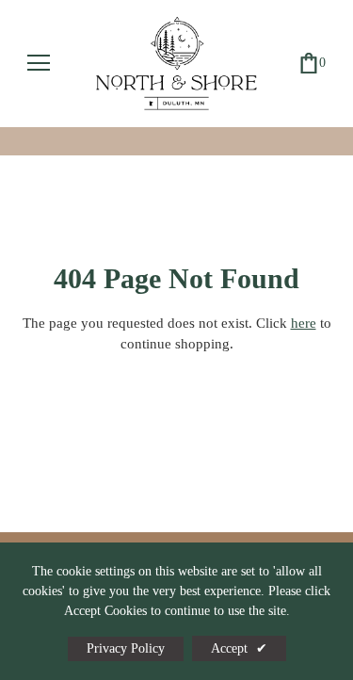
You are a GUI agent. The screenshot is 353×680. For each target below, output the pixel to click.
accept (239, 648)
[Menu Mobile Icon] (38, 63)
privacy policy (126, 648)
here (303, 323)
